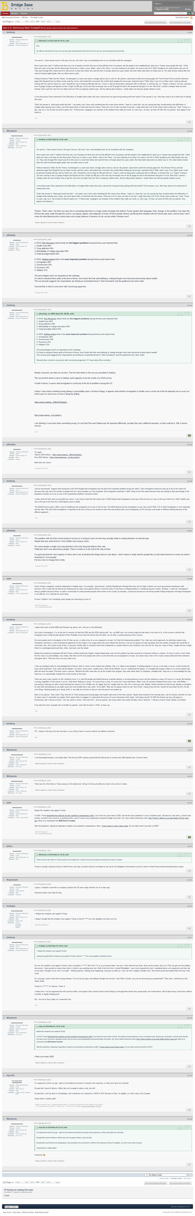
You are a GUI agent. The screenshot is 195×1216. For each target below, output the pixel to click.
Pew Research (48, 243)
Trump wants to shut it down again (115, 826)
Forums (5, 13)
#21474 (189, 846)
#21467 (189, 531)
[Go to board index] (18, 6)
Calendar (24, 13)
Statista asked (48, 259)
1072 (27, 21)
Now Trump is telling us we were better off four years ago (156, 1039)
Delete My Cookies (28, 1212)
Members (14, 13)
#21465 (189, 444)
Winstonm (11, 131)
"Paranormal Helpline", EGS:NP (91, 1106)
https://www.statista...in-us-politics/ (47, 415)
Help (189, 9)
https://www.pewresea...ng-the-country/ (65, 457)
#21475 (189, 880)
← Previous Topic (163, 1178)
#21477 (189, 937)
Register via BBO (163, 9)
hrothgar (10, 906)
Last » (58, 21)
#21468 (189, 579)
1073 (32, 21)
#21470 (189, 724)
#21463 (189, 235)
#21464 (189, 305)
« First (17, 21)
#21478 (189, 1018)
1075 (43, 21)
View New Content (182, 17)
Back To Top (7, 1212)
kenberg (10, 32)
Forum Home (16, 1212)
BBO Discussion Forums (11, 17)
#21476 (189, 906)
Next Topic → (188, 1178)
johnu (9, 846)
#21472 (189, 776)
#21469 (189, 620)
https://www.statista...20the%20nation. (50, 402)
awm (8, 578)
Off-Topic (25, 17)
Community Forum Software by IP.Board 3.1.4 (177, 1212)
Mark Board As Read (41, 1212)
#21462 (189, 131)
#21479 (189, 1075)
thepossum (12, 880)
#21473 (189, 803)
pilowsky (10, 235)
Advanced (192, 13)
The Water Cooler (36, 17)
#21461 (189, 32)
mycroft (10, 1075)
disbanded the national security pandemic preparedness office (70, 816)
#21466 (189, 481)
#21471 (189, 750)
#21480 (189, 1119)
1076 (48, 21)
